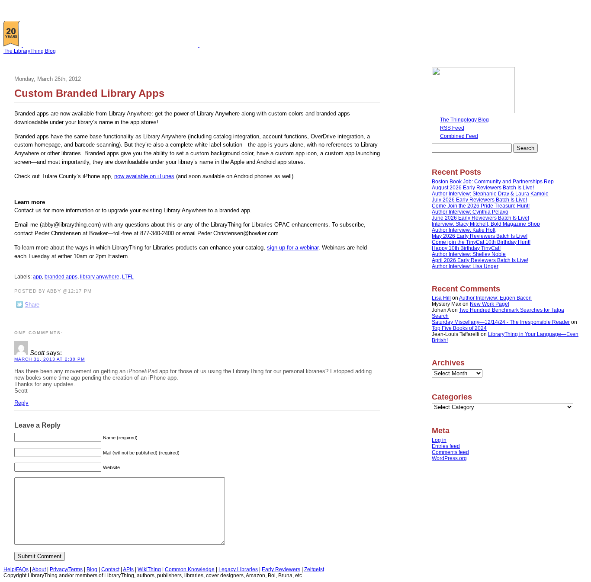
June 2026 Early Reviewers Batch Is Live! (480, 218)
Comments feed (450, 452)
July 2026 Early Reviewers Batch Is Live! (479, 200)
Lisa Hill (441, 298)
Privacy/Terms (66, 569)
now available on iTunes (144, 176)
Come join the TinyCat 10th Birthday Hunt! (481, 242)
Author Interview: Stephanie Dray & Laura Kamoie (490, 194)
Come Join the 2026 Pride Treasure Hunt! (481, 206)
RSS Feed (452, 128)
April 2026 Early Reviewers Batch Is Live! (480, 260)
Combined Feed (459, 136)
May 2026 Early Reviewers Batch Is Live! (479, 236)
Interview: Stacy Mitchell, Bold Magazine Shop (486, 224)
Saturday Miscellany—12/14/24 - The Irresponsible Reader (501, 322)
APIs (128, 569)
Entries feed (446, 446)
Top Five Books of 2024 (459, 328)
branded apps (61, 277)
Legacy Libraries (238, 569)
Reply (21, 403)
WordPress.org (449, 458)
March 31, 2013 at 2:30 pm (49, 359)
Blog (92, 569)
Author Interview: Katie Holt (463, 230)
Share (32, 304)
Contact (110, 569)
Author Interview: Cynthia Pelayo (470, 212)
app (37, 277)
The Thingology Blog (464, 120)
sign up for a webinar (292, 247)
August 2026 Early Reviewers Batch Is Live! (483, 188)
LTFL (128, 277)
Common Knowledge (190, 569)
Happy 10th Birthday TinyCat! (466, 248)
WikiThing (149, 569)
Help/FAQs (16, 569)
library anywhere (99, 277)
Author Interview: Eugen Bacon (495, 298)
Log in (439, 440)
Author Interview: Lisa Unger (465, 266)
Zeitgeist (314, 569)
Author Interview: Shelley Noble (469, 254)
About (39, 569)
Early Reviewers (281, 569)
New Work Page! (489, 304)
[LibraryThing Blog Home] (112, 45)
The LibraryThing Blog (29, 51)
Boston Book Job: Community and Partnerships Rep (493, 182)
